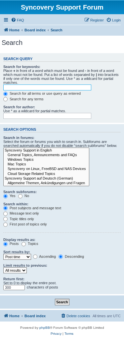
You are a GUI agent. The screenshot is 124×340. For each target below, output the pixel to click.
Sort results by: (16, 252)
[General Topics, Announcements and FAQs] (46, 155)
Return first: (13, 279)
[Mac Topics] (46, 164)
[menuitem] (17, 20)
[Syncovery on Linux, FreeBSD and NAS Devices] (46, 169)
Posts (14, 244)
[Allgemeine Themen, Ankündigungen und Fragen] (46, 183)
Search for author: (19, 107)
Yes (12, 196)
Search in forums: (18, 138)
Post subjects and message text (35, 208)
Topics (32, 244)
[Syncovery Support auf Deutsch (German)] (46, 178)
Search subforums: (20, 192)
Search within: (15, 204)
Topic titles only (21, 219)
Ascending (47, 256)
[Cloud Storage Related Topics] (46, 174)
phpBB (44, 327)
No (26, 196)
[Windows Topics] (46, 159)
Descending (74, 256)
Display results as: (19, 240)
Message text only (24, 213)
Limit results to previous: (25, 265)
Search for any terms (26, 99)
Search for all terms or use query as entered (45, 93)
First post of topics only (28, 224)
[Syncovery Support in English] (46, 150)
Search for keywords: (21, 67)
